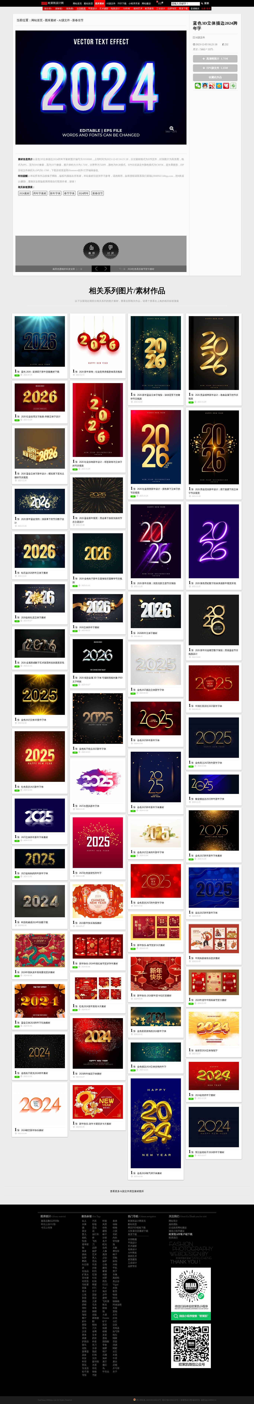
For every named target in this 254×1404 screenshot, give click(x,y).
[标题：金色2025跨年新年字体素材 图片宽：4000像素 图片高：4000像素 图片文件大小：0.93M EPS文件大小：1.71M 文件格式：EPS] (156, 777)
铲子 (104, 1321)
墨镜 (104, 1338)
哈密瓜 (85, 1281)
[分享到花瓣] (226, 86)
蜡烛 (94, 1324)
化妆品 (85, 1271)
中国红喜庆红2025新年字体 (208, 706)
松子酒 (85, 1371)
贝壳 (94, 1358)
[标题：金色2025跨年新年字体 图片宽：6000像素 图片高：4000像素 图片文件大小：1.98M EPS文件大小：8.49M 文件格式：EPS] (156, 718)
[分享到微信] (198, 86)
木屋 (94, 1365)
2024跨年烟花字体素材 (90, 1073)
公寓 (84, 1294)
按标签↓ (59, 8)
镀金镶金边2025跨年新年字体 (209, 799)
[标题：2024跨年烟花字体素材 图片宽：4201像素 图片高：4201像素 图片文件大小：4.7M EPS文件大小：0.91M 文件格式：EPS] (98, 1043)
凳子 (115, 1271)
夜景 (115, 1291)
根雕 (104, 1331)
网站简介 (173, 1221)
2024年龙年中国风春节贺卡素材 (210, 1000)
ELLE (105, 1284)
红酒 (94, 1274)
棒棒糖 (95, 1318)
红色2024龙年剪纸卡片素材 (92, 1006)
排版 (94, 1314)
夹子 (115, 1371)
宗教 (115, 1257)
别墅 (104, 1278)
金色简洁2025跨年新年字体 (208, 763)
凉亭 (104, 1294)
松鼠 (94, 1281)
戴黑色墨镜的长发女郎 (64, 269)
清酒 (115, 1345)
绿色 (104, 1227)
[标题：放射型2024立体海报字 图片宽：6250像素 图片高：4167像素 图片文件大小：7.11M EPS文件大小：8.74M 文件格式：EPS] (214, 1028)
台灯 (115, 1321)
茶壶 (115, 1341)
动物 (115, 1224)
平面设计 (92, 8)
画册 (104, 1274)
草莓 (94, 1308)
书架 (94, 1375)
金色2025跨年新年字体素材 (150, 807)
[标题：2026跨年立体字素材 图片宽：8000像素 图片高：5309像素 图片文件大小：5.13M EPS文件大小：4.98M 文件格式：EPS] (156, 611)
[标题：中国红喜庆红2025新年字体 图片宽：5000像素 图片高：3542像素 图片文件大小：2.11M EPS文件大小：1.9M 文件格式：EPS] (214, 683)
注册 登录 (206, 8)
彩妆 (94, 1224)
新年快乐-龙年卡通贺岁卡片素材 (95, 1123)
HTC (94, 1288)
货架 (94, 1294)
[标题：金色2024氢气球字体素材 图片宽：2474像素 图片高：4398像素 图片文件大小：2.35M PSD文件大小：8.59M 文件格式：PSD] (156, 1123)
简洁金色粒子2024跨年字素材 (209, 1152)
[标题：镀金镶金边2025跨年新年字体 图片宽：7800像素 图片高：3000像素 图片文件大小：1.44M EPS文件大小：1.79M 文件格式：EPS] (214, 784)
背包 (84, 1328)
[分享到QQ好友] (205, 86)
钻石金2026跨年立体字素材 (34, 573)
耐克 (104, 1304)
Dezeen (105, 1318)
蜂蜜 (94, 1284)
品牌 (94, 1247)
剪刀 (94, 1345)
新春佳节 (77, 20)
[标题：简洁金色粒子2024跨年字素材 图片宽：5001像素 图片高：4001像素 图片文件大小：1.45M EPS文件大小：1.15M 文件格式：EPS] (214, 1127)
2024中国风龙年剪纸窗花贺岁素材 (38, 972)
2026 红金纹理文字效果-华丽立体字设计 (40, 416)
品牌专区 (172, 8)
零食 (104, 1345)
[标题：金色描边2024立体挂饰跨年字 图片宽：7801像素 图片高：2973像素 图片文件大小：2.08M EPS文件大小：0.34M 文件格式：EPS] (156, 1052)
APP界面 (132, 1252)
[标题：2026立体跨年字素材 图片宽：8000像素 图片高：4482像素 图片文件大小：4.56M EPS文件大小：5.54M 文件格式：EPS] (98, 608)
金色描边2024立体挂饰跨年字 (151, 1066)
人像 (104, 1251)
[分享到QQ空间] (219, 86)
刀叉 (94, 1328)
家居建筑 (149, 8)
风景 (104, 1224)
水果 (84, 1224)
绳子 (104, 1351)
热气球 (116, 1331)
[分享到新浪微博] (212, 86)
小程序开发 (134, 3)
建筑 (104, 1231)
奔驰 (115, 1288)
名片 (104, 1241)
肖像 (115, 1274)
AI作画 (126, 8)
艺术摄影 (103, 8)
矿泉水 (85, 1274)
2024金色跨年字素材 (205, 1095)
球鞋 (84, 1308)
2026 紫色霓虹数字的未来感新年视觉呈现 (215, 583)
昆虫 (94, 1227)
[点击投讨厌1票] (110, 250)
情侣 (115, 1298)
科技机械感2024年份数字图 (34, 922)
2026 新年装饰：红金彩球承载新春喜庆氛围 (100, 371)
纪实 (94, 1278)
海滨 (104, 1291)
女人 (84, 1221)
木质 (115, 1355)
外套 (94, 1341)
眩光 (104, 1244)
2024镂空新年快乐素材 (32, 1130)
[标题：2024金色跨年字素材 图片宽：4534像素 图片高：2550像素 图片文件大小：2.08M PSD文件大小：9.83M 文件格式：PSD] (214, 1076)
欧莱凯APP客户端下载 (180, 1234)
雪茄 (84, 1375)
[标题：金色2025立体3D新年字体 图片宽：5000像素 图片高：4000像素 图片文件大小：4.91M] (40, 694)
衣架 (84, 1358)
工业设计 (160, 8)
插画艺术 (138, 8)
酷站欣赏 (88, 3)
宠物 (115, 1311)
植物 (115, 1227)
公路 (104, 1264)
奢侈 (104, 1271)
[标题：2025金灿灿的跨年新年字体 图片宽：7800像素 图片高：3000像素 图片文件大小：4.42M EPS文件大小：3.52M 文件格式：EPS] (40, 858)
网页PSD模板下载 (137, 1227)
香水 (84, 1291)
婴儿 (84, 1234)
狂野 (84, 1257)
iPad (104, 1288)
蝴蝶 (115, 1338)
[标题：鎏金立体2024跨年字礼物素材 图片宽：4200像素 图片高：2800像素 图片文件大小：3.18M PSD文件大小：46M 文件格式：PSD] (40, 1001)
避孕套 (85, 1244)
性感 (84, 1241)
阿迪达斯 (117, 1304)
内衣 (115, 1237)
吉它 (115, 1351)
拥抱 (84, 1301)
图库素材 (99, 3)
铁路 (115, 1294)
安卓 (94, 1334)
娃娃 (84, 1311)
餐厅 (84, 1318)
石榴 (104, 1355)
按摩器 (85, 1351)
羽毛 (94, 1368)
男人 (94, 1257)
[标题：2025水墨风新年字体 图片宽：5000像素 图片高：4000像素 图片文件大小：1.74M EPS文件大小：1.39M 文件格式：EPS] (98, 781)
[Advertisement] (101, 217)
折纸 (115, 1318)
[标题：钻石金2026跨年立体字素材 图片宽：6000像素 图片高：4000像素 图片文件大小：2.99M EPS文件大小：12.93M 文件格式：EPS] (40, 551)
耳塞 (115, 1308)
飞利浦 (105, 1301)
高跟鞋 (116, 1278)
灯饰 (94, 1355)
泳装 (115, 1324)
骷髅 (104, 1328)
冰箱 (115, 1264)
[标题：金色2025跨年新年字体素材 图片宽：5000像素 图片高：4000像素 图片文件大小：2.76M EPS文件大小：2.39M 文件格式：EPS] (214, 830)
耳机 (115, 1234)
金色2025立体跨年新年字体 (150, 852)
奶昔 (94, 1338)
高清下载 (183, 8)
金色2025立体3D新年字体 (33, 720)
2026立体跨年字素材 (89, 627)
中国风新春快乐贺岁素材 (207, 958)
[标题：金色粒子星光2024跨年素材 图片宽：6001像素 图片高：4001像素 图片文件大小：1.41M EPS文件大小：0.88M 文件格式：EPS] (40, 1051)
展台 (115, 1361)
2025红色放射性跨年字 (90, 873)
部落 (84, 1288)
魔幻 (104, 1365)
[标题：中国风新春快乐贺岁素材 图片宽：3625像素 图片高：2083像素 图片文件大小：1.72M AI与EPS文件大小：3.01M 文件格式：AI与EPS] (214, 938)
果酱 (84, 1338)
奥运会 (116, 1281)
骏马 (84, 1345)
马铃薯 (85, 1284)
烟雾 (104, 1348)
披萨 (94, 1251)
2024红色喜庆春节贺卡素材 (140, 269)
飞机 (94, 1241)
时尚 (94, 1271)
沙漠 (84, 1331)
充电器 (116, 1328)
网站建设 (146, 3)
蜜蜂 (104, 1298)
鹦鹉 (84, 1261)
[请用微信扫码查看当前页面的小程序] (233, 86)
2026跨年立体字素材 (147, 633)
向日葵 (85, 1264)
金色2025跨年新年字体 (148, 740)
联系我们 (173, 1237)
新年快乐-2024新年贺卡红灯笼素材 (154, 995)
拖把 (94, 1351)
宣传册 (116, 1241)
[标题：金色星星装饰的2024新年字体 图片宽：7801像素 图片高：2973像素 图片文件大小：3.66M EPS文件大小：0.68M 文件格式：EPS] (156, 1016)
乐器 (94, 1348)
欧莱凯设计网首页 (137, 1221)
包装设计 (115, 8)
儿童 (94, 1301)
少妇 (104, 1257)
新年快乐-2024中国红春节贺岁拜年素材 (98, 963)
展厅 (104, 1361)
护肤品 (85, 1341)
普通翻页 (195, 8)
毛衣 (94, 1304)
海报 (84, 1314)
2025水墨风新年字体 (89, 806)
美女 (84, 1231)
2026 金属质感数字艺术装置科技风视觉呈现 (42, 662)
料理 (84, 1361)
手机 (115, 1268)
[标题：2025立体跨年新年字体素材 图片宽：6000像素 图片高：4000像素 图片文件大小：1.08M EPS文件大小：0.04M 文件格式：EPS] (40, 815)
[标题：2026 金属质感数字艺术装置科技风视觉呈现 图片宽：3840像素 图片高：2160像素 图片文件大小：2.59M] (40, 643)
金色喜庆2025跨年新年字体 (150, 902)
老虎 (115, 1221)
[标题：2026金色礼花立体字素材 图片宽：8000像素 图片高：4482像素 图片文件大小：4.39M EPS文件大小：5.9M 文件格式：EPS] (40, 598)
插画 (84, 1254)
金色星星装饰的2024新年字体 (151, 1031)
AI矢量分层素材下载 (138, 1231)
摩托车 (116, 1251)
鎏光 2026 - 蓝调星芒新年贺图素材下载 (40, 371)
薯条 (84, 1334)
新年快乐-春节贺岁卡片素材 (151, 945)
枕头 (115, 1334)
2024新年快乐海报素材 (90, 923)
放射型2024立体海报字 (206, 1050)
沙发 (104, 1237)
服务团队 (173, 1224)
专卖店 (85, 1368)
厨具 (104, 1324)
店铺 (115, 1365)
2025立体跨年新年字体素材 (34, 837)
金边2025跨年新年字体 (206, 913)
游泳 (94, 1298)
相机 (84, 1237)
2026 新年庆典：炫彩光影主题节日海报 (156, 583)
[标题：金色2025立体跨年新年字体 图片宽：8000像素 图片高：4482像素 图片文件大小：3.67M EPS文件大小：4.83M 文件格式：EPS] (156, 833)
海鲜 (104, 1358)
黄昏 (84, 1324)
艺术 (94, 1254)
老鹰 (94, 1331)
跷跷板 (105, 1341)
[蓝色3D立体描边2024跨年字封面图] (101, 85)
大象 (115, 1247)
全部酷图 (81, 8)
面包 (115, 1261)
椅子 (104, 1234)
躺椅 (94, 1311)
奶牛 (84, 1321)
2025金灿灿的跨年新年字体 (34, 873)
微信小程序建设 (176, 1231)
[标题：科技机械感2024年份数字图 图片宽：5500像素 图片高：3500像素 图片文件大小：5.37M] (40, 901)
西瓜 (104, 1281)
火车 (115, 1314)
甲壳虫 (105, 1371)
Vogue (115, 1284)
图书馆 (95, 1361)
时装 (104, 1221)
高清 (104, 1254)
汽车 (94, 1221)
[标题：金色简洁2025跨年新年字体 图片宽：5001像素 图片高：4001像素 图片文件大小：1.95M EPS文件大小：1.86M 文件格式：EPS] (214, 737)
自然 (104, 1247)
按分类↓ (48, 8)
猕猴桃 (116, 1301)
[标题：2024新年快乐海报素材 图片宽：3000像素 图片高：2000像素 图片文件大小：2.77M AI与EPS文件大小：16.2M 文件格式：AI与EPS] (98, 901)
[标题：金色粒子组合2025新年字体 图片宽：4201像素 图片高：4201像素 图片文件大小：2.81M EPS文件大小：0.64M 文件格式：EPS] (98, 718)
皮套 (84, 1355)
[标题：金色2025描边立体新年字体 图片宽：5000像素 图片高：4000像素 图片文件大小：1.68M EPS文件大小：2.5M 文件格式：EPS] (156, 665)
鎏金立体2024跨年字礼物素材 (35, 1022)
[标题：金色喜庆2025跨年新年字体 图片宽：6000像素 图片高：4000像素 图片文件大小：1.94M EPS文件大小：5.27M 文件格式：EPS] (156, 881)
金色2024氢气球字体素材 (149, 1173)
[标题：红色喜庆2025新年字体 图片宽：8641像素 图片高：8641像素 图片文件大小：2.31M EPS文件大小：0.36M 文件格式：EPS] (40, 756)
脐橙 (84, 1304)
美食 (84, 1251)
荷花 (84, 1365)
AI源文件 (110, 3)
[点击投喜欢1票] (91, 250)
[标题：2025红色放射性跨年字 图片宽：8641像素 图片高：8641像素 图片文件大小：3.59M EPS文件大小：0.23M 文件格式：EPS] (98, 842)
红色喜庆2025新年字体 (32, 787)
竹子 (94, 1291)
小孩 (115, 1231)
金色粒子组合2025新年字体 (92, 749)
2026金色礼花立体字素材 (33, 617)
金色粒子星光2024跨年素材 (34, 1073)
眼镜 (104, 1308)
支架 (104, 1334)
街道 (94, 1264)
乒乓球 (116, 1368)
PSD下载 (122, 3)
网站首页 (77, 3)
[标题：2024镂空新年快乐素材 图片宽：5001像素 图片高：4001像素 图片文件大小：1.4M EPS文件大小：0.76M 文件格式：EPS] (40, 1105)
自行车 (95, 1234)
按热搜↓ (70, 8)
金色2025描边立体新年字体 (150, 690)
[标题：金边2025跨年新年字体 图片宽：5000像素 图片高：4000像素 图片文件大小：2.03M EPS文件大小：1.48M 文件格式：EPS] (214, 887)
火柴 (104, 1314)
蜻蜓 (115, 1348)
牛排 (115, 1358)
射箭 (84, 1298)
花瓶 (84, 1348)
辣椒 (94, 1371)
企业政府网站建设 (178, 1227)
